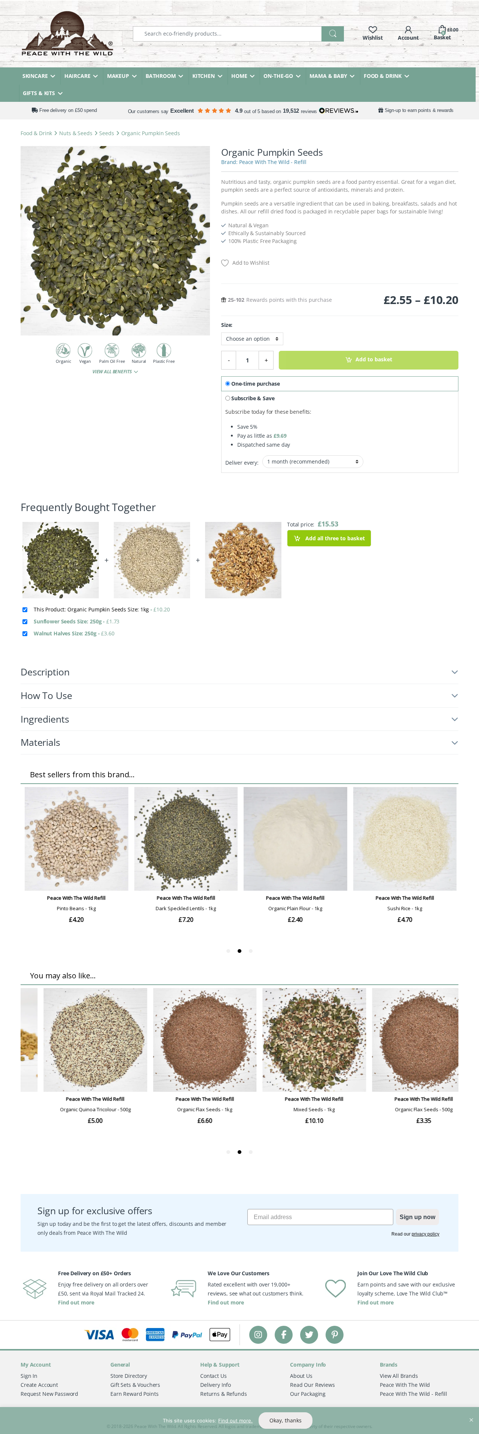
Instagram (258, 1334)
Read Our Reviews (312, 1384)
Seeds (106, 133)
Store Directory (128, 1375)
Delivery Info (215, 1384)
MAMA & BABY (328, 75)
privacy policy (425, 1234)
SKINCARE (35, 75)
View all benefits (112, 371)
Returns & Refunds (223, 1393)
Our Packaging (308, 1393)
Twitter (309, 1334)
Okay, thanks (285, 1420)
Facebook (284, 1334)
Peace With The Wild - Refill (272, 161)
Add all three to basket (334, 538)
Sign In (29, 1375)
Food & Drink (36, 133)
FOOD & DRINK (383, 75)
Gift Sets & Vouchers (135, 1384)
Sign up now (417, 1217)
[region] (239, 1420)
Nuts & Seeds (75, 133)
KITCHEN (203, 75)
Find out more (76, 1302)
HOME (239, 75)
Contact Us (213, 1375)
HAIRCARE (77, 75)
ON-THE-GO (278, 75)
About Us (301, 1375)
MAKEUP (118, 75)
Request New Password (49, 1393)
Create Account (39, 1384)
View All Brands (399, 1375)
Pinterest (334, 1334)
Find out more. (235, 1421)
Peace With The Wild (405, 1384)
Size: (226, 325)
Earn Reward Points (134, 1393)
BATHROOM (161, 75)
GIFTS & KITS (39, 93)
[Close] (471, 1413)
